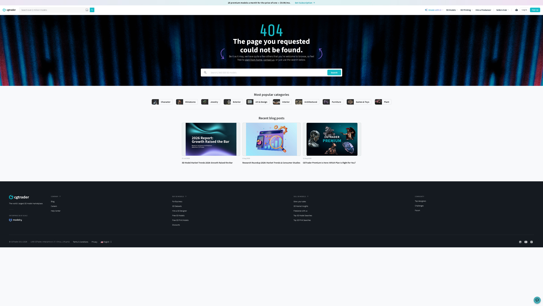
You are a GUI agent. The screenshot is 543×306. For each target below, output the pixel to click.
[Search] (92, 10)
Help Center (55, 211)
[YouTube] (526, 242)
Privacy (94, 242)
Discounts (176, 225)
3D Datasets (177, 206)
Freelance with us (300, 211)
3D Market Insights (301, 206)
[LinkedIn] (520, 242)
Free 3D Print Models (180, 220)
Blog (52, 201)
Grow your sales (300, 201)
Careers (54, 206)
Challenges (419, 205)
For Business (177, 201)
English (105, 242)
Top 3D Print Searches (302, 220)
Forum (417, 210)
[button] (87, 10)
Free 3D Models (178, 215)
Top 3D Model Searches (303, 215)
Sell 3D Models (300, 196)
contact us (268, 59)
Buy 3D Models (178, 196)
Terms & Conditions (80, 242)
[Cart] (516, 10)
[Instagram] (532, 242)
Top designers (420, 201)
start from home (253, 59)
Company (54, 196)
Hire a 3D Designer (179, 211)
